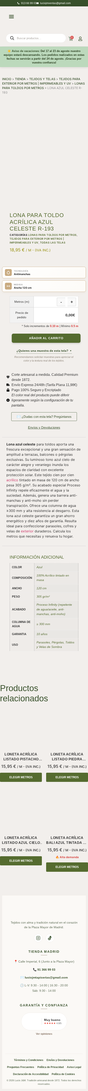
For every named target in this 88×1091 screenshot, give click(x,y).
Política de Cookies (63, 1074)
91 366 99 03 (46, 969)
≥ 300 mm (43, 624)
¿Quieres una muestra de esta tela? (44, 350)
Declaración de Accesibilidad (30, 1074)
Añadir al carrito (46, 338)
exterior (27, 531)
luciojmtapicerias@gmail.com (46, 977)
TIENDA (20, 79)
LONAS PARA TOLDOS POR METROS (52, 234)
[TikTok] (50, 938)
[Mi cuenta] (80, 39)
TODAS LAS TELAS (53, 242)
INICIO (6, 79)
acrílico (12, 480)
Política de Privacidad (50, 1067)
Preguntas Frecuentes (20, 1067)
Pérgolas (58, 642)
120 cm (42, 588)
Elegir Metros (21, 777)
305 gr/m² (43, 596)
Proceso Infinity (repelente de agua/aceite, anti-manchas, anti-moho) (54, 609)
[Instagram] (38, 938)
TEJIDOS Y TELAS (42, 79)
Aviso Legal (74, 1067)
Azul (39, 567)
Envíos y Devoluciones (60, 1060)
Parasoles (43, 642)
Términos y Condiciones (28, 1060)
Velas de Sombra (50, 647)
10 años (42, 634)
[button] (11, 17)
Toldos (69, 642)
